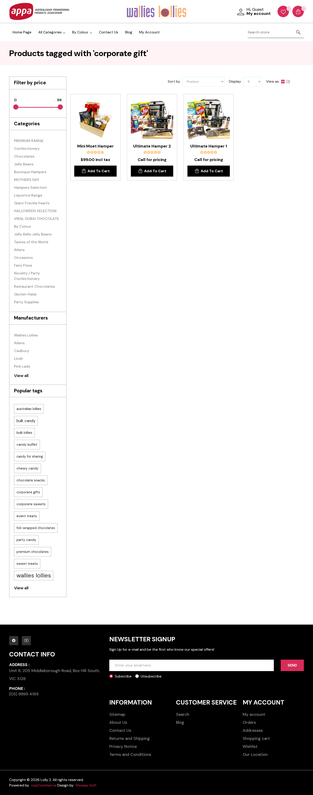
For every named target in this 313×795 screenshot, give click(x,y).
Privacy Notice (123, 746)
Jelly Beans (23, 164)
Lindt (18, 358)
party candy (26, 540)
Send (292, 665)
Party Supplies (26, 302)
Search (182, 714)
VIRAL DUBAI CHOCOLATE (36, 218)
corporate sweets (31, 504)
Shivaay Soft (86, 785)
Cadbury (21, 350)
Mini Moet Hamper (95, 146)
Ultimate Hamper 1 (208, 146)
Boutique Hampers (30, 171)
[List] (288, 81)
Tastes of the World (31, 242)
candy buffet (26, 444)
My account (254, 714)
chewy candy (27, 468)
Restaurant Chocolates (34, 286)
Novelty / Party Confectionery (27, 276)
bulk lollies (24, 432)
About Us (118, 722)
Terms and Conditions (130, 754)
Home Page (22, 32)
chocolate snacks (30, 480)
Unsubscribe (151, 676)
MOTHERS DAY (26, 179)
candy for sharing (29, 456)
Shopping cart (256, 738)
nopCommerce (43, 785)
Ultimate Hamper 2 (152, 146)
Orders (249, 722)
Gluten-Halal (25, 294)
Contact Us (108, 32)
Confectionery (27, 148)
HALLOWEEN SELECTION (35, 210)
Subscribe (123, 676)
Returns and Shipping (129, 738)
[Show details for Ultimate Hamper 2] (152, 119)
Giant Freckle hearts (31, 203)
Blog (128, 32)
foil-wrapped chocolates (35, 528)
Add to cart (99, 171)
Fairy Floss (23, 265)
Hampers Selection (30, 187)
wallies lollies (33, 575)
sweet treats (27, 563)
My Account (149, 32)
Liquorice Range (28, 195)
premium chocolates (32, 552)
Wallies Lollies (26, 335)
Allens (19, 249)
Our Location (255, 754)
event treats (26, 516)
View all (21, 375)
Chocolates (24, 156)
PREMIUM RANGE (29, 140)
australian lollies (28, 409)
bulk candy (25, 420)
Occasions (23, 257)
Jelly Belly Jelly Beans (33, 234)
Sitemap (117, 714)
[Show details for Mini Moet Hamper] (95, 119)
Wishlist (250, 746)
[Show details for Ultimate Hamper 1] (208, 119)
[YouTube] (26, 640)
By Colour (22, 226)
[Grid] (283, 81)
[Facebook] (13, 640)
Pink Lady (22, 366)
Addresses (253, 730)
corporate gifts (28, 492)
